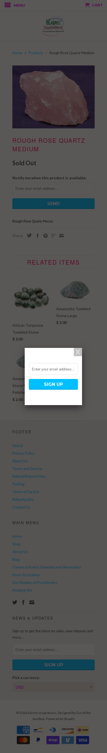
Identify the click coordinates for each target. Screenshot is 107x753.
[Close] (78, 352)
